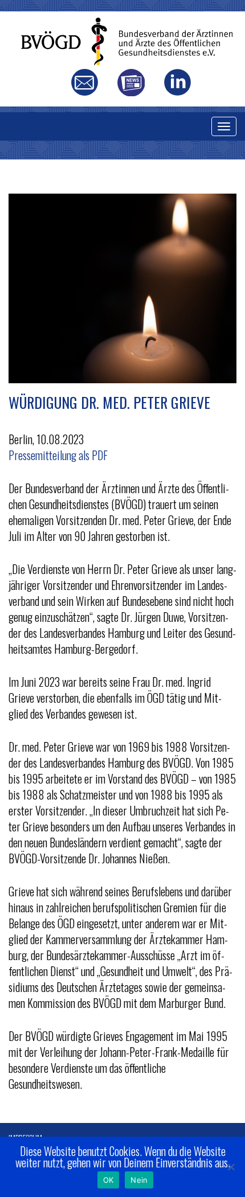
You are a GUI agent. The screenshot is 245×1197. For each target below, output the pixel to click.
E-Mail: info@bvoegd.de (84, 82)
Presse (130, 82)
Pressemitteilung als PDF (58, 455)
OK (108, 1179)
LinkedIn (177, 82)
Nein (139, 1179)
